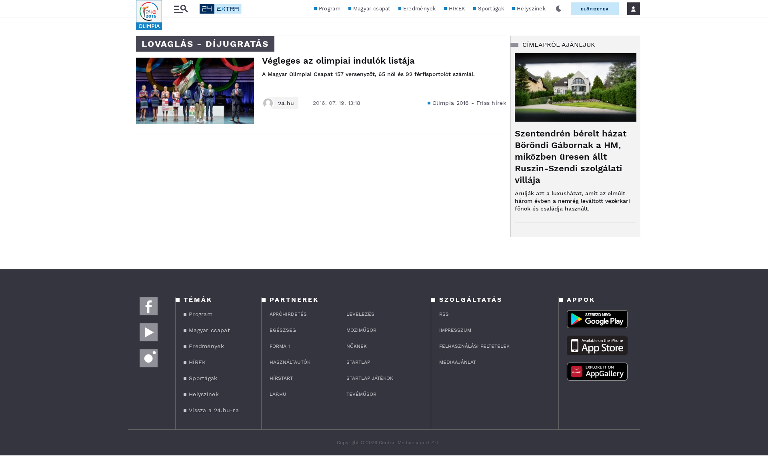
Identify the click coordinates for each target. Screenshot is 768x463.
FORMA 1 (280, 346)
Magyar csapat (371, 9)
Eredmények (419, 9)
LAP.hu (278, 394)
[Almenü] (181, 9)
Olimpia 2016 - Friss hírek (469, 103)
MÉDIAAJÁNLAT (457, 362)
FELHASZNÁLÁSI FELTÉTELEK (474, 346)
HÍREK (457, 9)
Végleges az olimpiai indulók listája (338, 61)
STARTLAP (358, 362)
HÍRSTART (281, 378)
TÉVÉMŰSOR (361, 394)
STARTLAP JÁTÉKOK (369, 378)
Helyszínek (531, 9)
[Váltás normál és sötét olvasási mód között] (559, 9)
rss (444, 314)
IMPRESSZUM (455, 330)
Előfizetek (595, 9)
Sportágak (491, 9)
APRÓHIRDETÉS (288, 314)
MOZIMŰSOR (361, 330)
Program (329, 9)
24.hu (286, 103)
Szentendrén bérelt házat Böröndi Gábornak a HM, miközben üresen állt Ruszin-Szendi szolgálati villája (570, 156)
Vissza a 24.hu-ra (214, 410)
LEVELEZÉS (360, 314)
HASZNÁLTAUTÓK (290, 362)
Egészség (283, 330)
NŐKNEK (356, 346)
